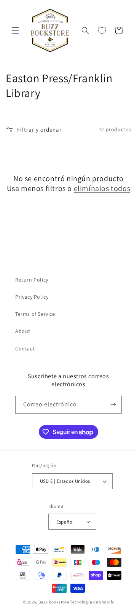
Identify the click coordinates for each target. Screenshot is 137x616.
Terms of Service (35, 313)
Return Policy (31, 279)
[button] (15, 30)
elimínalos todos (102, 188)
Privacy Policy (31, 296)
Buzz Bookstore (53, 602)
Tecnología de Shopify (92, 602)
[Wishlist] (102, 30)
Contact (25, 348)
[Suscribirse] (113, 405)
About (22, 331)
